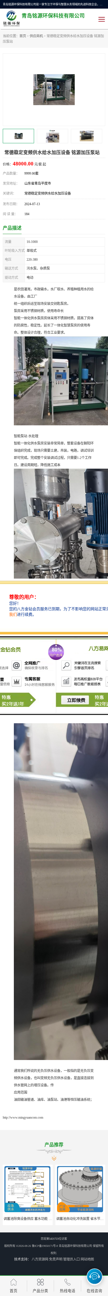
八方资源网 (40, 1259)
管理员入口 (71, 1259)
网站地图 (87, 1259)
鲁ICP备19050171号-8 (45, 1245)
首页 (22, 36)
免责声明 (55, 1259)
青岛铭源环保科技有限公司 (75, 1245)
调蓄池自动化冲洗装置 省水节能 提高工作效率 (38, 1219)
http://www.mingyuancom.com (23, 1117)
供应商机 (36, 36)
